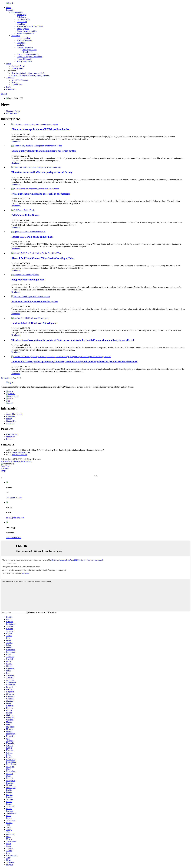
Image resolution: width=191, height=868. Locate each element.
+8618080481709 (13, 538)
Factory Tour (16, 85)
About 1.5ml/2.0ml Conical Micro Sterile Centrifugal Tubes (42, 258)
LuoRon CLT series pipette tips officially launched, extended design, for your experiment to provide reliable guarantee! (74, 361)
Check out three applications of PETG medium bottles (40, 129)
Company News (18, 66)
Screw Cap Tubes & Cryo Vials (30, 26)
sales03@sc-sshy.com (21, 452)
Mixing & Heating (24, 40)
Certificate (10, 416)
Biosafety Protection (25, 47)
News (8, 64)
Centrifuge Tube (23, 19)
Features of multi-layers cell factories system (34, 301)
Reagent (9, 439)
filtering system (23, 29)
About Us (10, 78)
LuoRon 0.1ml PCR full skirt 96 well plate (33, 323)
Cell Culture (22, 22)
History (14, 82)
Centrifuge (21, 43)
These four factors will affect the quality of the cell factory (41, 172)
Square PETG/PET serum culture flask (32, 236)
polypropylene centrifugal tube (27, 279)
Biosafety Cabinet (29, 50)
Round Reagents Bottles (27, 31)
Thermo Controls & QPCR (28, 54)
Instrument (15, 36)
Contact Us (10, 89)
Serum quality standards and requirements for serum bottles (43, 150)
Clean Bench (27, 52)
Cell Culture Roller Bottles (25, 215)
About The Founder (19, 80)
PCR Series (21, 17)
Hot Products (6, 461)
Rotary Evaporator (24, 61)
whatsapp (5, 468)
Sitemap (16, 461)
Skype (3, 471)
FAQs (8, 87)
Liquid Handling (23, 38)
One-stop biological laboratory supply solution (30, 75)
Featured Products (24, 59)
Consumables (16, 12)
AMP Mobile (26, 461)
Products (9, 10)
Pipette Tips (21, 15)
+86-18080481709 (19, 455)
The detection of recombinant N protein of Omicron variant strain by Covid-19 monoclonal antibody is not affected (72, 340)
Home (8, 7)
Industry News (17, 68)
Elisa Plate (21, 24)
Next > (6, 378)
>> (11, 378)
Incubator (20, 45)
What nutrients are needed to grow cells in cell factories (40, 193)
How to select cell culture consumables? (27, 73)
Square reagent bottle (25, 33)
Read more (15, 141)
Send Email (6, 466)
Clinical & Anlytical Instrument (29, 57)
